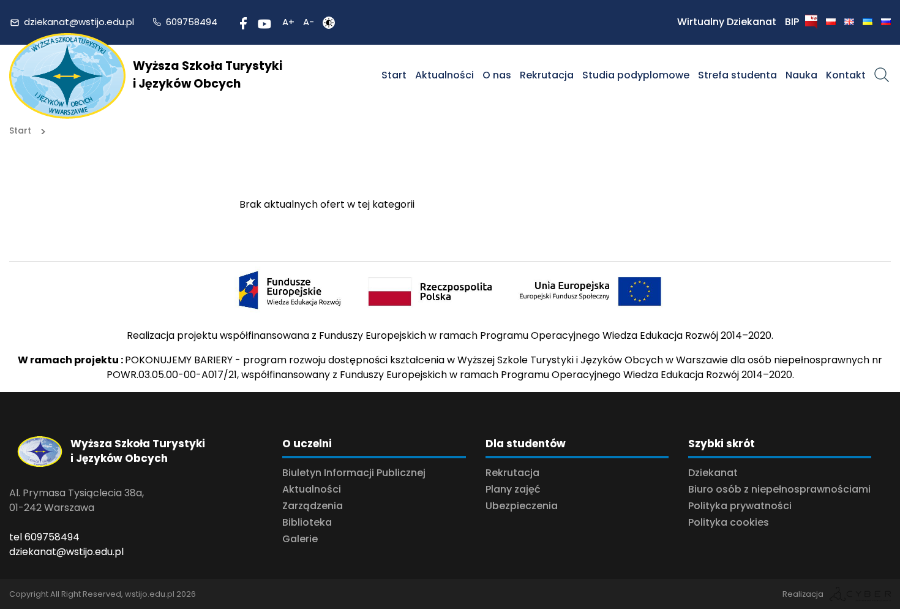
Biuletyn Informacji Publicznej (354, 473)
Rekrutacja (547, 75)
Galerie (300, 539)
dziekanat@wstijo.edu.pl (79, 21)
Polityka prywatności (740, 506)
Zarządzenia (312, 506)
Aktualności (444, 75)
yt (262, 22)
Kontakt (846, 75)
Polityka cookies (728, 522)
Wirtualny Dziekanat (726, 22)
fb (242, 22)
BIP (792, 22)
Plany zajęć (513, 489)
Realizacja (802, 594)
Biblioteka (307, 522)
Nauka (801, 75)
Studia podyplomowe (635, 75)
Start (394, 75)
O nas (496, 75)
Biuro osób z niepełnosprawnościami (779, 489)
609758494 (191, 21)
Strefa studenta (737, 75)
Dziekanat (713, 473)
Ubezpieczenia (522, 506)
